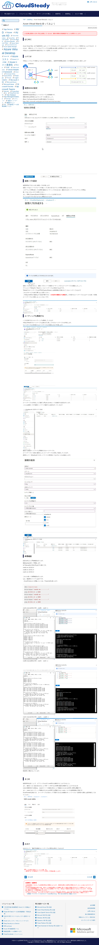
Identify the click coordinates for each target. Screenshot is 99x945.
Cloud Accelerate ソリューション (13, 934)
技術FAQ (57, 13)
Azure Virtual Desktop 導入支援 (46, 910)
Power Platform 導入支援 (44, 923)
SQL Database (11, 95)
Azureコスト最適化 (9, 63)
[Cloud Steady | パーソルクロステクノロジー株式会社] (26, 5)
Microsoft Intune (9, 84)
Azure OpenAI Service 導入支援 (46, 912)
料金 (5, 104)
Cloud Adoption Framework (10, 71)
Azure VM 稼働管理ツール (11, 929)
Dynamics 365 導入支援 (44, 920)
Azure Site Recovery (12, 44)
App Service (8, 29)
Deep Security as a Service (11, 923)
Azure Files (12, 38)
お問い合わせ (91, 911)
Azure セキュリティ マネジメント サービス (16, 921)
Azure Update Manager (10, 46)
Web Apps (8, 98)
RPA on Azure (8, 926)
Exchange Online (10, 74)
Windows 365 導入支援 (43, 918)
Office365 (6, 91)
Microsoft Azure (11, 82)
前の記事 (30, 877)
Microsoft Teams (10, 87)
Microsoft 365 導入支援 (43, 915)
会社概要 (92, 905)
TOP (24, 19)
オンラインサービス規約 (88, 920)
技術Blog (67, 13)
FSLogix (9, 77)
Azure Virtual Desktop (10, 51)
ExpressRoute (8, 75)
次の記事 (89, 877)
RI (6, 93)
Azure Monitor (10, 41)
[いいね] (25, 869)
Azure (9, 32)
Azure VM (6, 56)
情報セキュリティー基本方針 (87, 917)
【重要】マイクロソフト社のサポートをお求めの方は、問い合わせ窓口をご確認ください (52, 894)
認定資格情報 (91, 908)
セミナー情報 (79, 13)
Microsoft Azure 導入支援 (44, 907)
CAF (7, 67)
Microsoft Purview (10, 85)
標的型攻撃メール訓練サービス (13, 931)
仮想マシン (11, 103)
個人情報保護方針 (90, 914)
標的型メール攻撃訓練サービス (10, 105)
